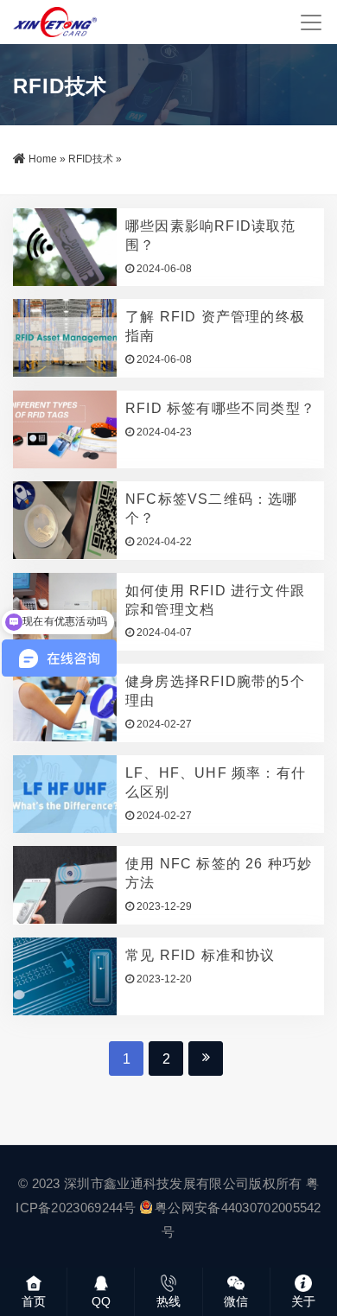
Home (43, 159)
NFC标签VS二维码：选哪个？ (211, 508)
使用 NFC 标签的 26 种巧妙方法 (218, 873)
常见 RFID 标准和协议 (200, 955)
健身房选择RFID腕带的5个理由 (215, 691)
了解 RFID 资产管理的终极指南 (215, 326)
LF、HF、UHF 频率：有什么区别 (215, 782)
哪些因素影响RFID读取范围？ (210, 235)
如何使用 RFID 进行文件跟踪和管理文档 (215, 600)
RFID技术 (90, 159)
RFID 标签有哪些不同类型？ (220, 408)
